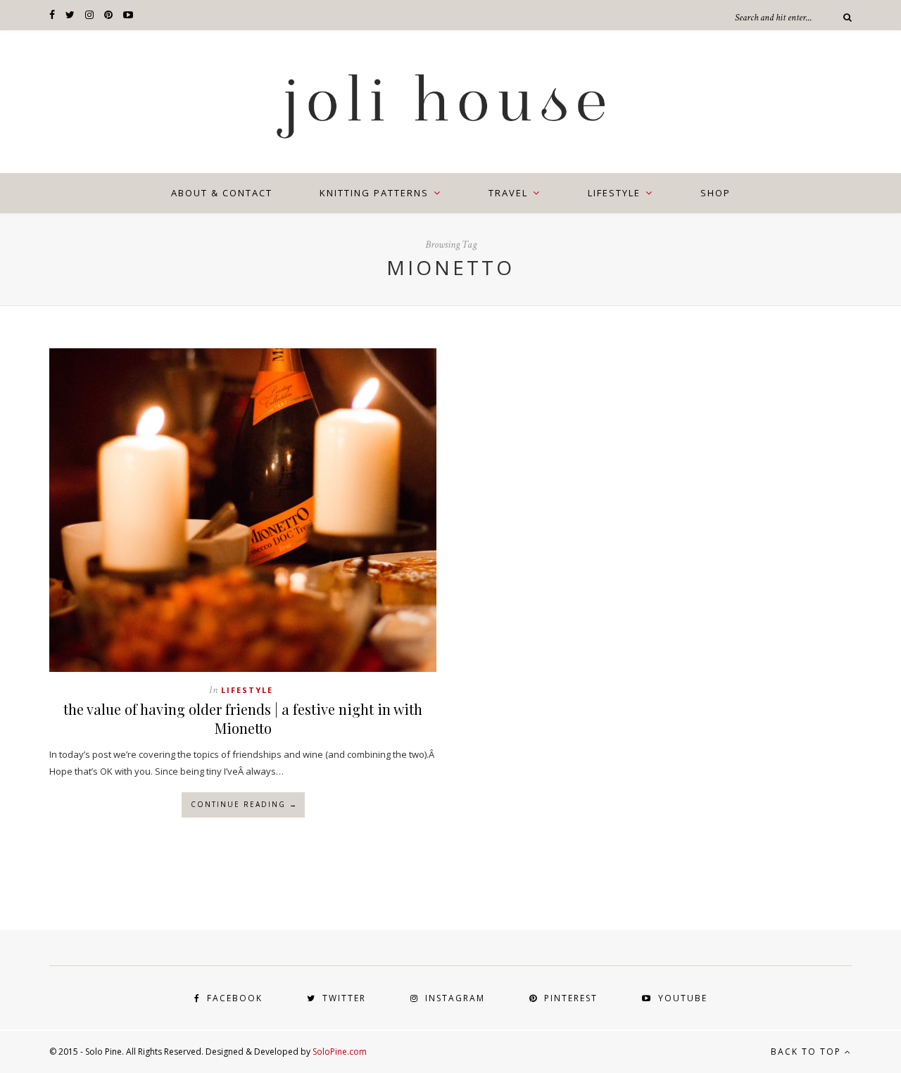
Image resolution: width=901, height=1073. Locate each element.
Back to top (808, 1052)
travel (508, 192)
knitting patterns (374, 192)
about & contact (221, 192)
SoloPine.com (340, 1052)
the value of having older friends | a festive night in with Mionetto (242, 718)
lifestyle (614, 192)
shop (715, 192)
